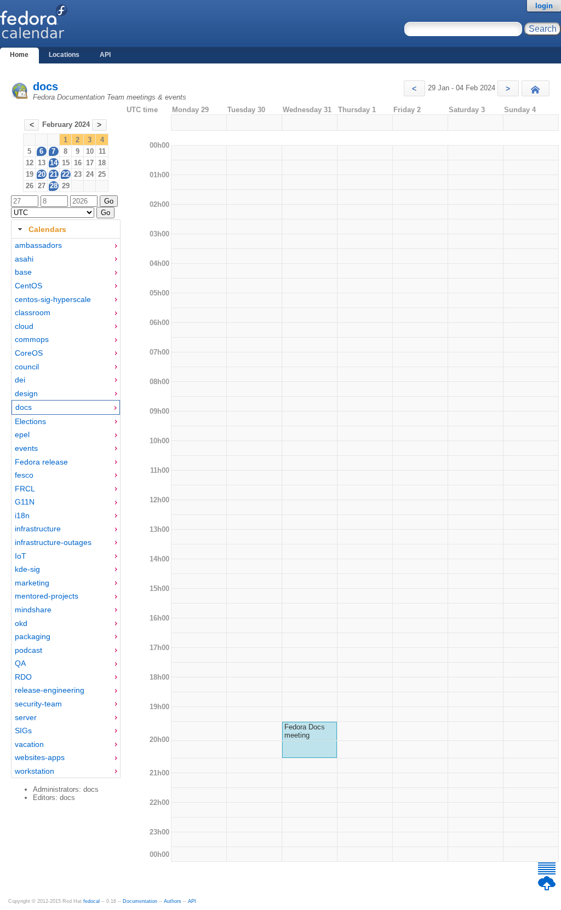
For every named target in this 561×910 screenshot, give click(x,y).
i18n (22, 515)
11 (102, 151)
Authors (172, 901)
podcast (28, 650)
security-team (38, 703)
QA (20, 663)
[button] (414, 88)
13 (41, 163)
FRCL (25, 488)
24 (90, 174)
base (23, 272)
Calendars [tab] (47, 229)
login (544, 6)
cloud (24, 326)
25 (102, 174)
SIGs (23, 730)
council (27, 366)
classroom (32, 312)
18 (102, 163)
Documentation (140, 901)
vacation (29, 744)
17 (90, 163)
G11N (25, 501)
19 (29, 174)
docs (45, 86)
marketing (32, 582)
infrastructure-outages (53, 542)
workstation (34, 771)
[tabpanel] (66, 508)
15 (66, 163)
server (26, 717)
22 (66, 174)
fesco (24, 475)
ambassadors (38, 245)
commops (32, 339)
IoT (20, 556)
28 (54, 186)
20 (41, 174)
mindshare (33, 609)
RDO (23, 677)
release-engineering (49, 690)
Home (19, 55)
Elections (30, 421)
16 (78, 163)
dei (20, 379)
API (105, 55)
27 (41, 186)
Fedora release (41, 461)
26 (29, 186)
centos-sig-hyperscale (53, 299)
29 (66, 186)
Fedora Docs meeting (304, 731)
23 (78, 174)
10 (90, 151)
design (26, 393)
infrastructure (38, 528)
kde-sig (27, 569)
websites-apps (40, 757)
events (26, 448)
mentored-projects (46, 596)
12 (29, 163)
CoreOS (29, 353)
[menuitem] (66, 245)
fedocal (91, 901)
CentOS (28, 285)
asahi (24, 258)
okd (21, 623)
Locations (64, 55)
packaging (32, 636)
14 (54, 163)
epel (22, 434)
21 (54, 174)
